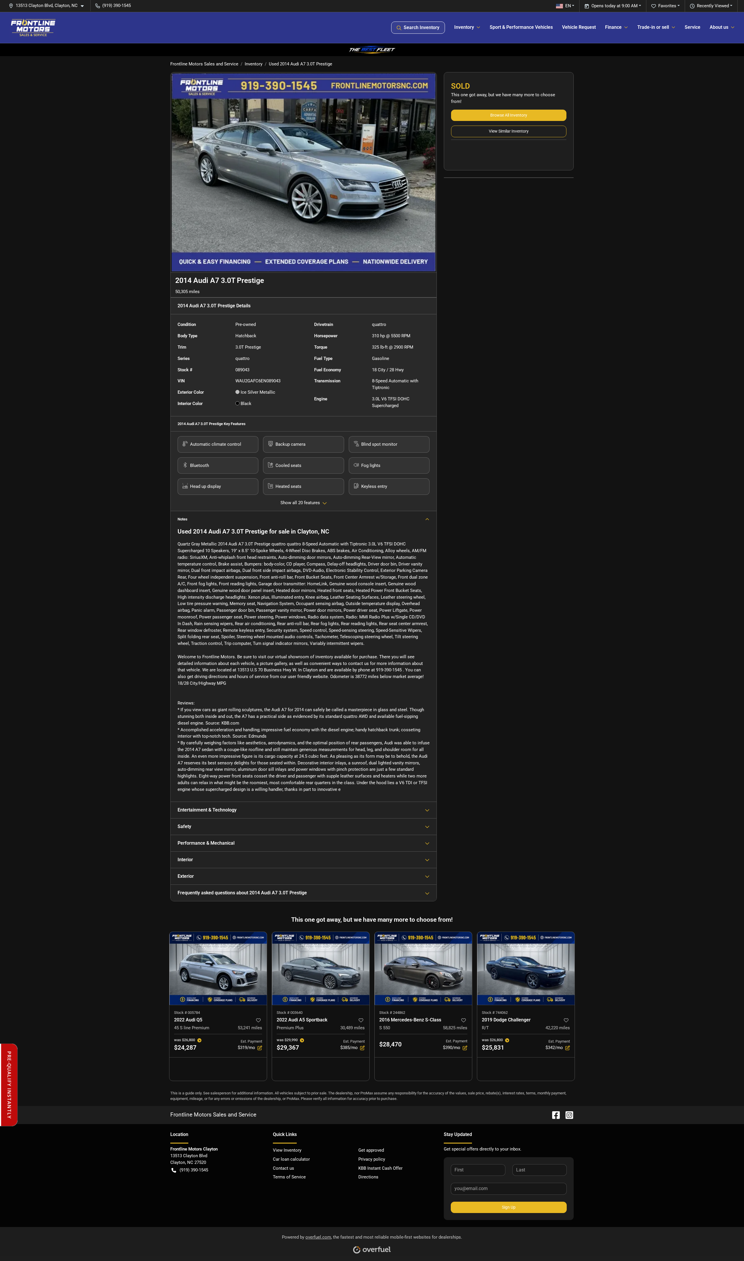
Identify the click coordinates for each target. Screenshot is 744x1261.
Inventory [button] (464, 27)
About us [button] (719, 27)
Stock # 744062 (495, 1012)
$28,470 (390, 1044)
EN (568, 5)
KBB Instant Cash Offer (380, 1168)
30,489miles (352, 1027)
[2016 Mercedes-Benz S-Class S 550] (423, 968)
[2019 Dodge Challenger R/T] (526, 968)
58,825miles (455, 1027)
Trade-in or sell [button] (653, 27)
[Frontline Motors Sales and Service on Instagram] (567, 1114)
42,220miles (558, 1027)
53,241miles (250, 1027)
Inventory (253, 64)
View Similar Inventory (509, 131)
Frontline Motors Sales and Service (204, 64)
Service (692, 27)
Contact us (283, 1168)
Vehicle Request (579, 27)
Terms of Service (289, 1177)
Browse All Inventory (508, 115)
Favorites (667, 5)
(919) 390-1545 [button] (116, 5)
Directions (368, 1177)
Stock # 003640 (290, 1012)
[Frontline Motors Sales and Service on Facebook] (553, 1114)
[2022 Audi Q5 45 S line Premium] (218, 968)
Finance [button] (613, 27)
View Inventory (287, 1150)
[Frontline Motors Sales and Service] (33, 27)
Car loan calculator (291, 1159)
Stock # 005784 (187, 1012)
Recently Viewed (713, 5)
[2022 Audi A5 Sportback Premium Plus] (320, 968)
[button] (48, 5)
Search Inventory (421, 27)
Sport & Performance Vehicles (521, 27)
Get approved (371, 1150)
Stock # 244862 (392, 1012)
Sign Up (509, 1207)
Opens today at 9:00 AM (614, 5)
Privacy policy (371, 1159)
